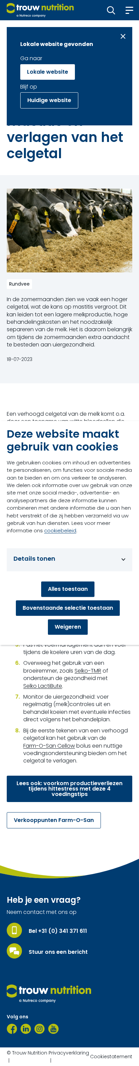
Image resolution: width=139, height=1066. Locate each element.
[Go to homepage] (40, 10)
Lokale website (47, 72)
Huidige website (49, 100)
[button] (111, 10)
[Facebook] (12, 1029)
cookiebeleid (60, 530)
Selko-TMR (88, 671)
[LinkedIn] (26, 1029)
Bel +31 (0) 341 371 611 (58, 931)
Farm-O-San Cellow (49, 746)
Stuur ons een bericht (58, 952)
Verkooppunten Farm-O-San (54, 820)
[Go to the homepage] (49, 994)
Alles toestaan (68, 589)
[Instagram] (39, 1029)
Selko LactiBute (42, 686)
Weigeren (68, 627)
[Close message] (123, 36)
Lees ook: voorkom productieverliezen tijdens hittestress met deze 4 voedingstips (69, 788)
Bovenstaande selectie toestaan (68, 608)
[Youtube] (53, 1029)
